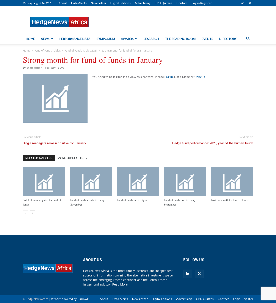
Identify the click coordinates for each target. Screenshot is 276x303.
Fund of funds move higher (132, 200)
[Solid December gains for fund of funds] (44, 181)
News (45, 39)
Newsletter (98, 3)
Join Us (200, 76)
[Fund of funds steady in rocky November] (91, 181)
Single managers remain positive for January (54, 143)
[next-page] (32, 213)
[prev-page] (25, 213)
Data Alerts (79, 3)
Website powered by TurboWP (70, 299)
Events (207, 39)
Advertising (143, 3)
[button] (248, 39)
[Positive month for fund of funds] (232, 181)
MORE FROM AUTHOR (73, 158)
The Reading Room (180, 39)
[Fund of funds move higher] (138, 181)
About (62, 3)
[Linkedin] (243, 3)
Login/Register (202, 3)
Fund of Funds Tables (47, 50)
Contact (182, 3)
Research (151, 39)
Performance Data (75, 39)
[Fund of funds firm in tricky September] (185, 181)
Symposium (106, 39)
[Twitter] (250, 3)
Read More (120, 284)
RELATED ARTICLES (38, 158)
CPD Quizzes (163, 3)
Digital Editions (120, 3)
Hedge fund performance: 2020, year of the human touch (212, 143)
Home (30, 39)
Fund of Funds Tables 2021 (81, 50)
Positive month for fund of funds (229, 200)
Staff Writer (34, 67)
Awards (127, 39)
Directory (228, 39)
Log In (169, 76)
